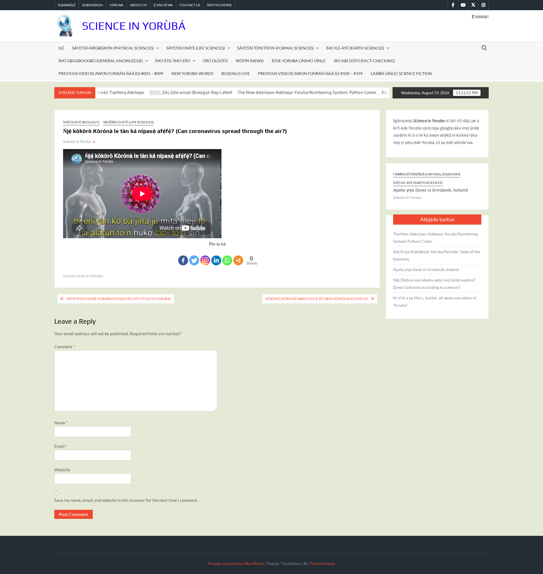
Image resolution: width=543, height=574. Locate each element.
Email (60, 446)
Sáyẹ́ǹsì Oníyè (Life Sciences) (195, 48)
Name (61, 422)
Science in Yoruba (77, 141)
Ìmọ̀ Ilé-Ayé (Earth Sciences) (355, 48)
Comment (64, 346)
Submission (92, 5)
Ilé (61, 48)
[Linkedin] (216, 260)
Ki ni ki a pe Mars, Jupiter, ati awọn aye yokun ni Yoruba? (434, 301)
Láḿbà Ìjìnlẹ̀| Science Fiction (401, 73)
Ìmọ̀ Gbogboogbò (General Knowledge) (101, 60)
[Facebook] (183, 260)
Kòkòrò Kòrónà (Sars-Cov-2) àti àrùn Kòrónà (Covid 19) (316, 298)
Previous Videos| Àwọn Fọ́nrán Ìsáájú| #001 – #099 (111, 73)
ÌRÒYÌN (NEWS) (250, 60)
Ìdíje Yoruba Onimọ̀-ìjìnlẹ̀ (299, 60)
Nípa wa (116, 5)
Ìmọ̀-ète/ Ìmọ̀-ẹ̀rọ (172, 60)
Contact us (190, 5)
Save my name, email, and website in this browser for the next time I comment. (126, 500)
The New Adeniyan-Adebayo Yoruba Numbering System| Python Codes (291, 92)
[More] (238, 260)
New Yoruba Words (192, 73)
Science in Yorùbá (134, 25)
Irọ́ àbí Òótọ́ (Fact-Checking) (364, 60)
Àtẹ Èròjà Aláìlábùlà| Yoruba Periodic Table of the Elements (436, 255)
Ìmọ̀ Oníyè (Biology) (81, 122)
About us (138, 5)
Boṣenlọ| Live (235, 73)
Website (62, 469)
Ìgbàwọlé (67, 5)
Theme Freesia (322, 563)
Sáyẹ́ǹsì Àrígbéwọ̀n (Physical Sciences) (113, 48)
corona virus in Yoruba (83, 275)
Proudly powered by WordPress (236, 563)
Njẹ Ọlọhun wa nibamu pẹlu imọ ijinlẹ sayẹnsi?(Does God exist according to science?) (434, 284)
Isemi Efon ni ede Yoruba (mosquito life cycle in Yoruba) (118, 298)
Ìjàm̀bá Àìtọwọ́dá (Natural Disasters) (397, 174)
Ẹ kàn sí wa (163, 5)
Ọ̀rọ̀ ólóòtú (215, 60)
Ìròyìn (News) (219, 5)
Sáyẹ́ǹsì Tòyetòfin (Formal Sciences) (275, 48)
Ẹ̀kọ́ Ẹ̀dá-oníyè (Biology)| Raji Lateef (182, 92)
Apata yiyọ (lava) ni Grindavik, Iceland (401, 190)
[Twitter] (194, 260)
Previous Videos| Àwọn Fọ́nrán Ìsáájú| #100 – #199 (310, 73)
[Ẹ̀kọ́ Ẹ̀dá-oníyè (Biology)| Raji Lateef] (140, 92)
